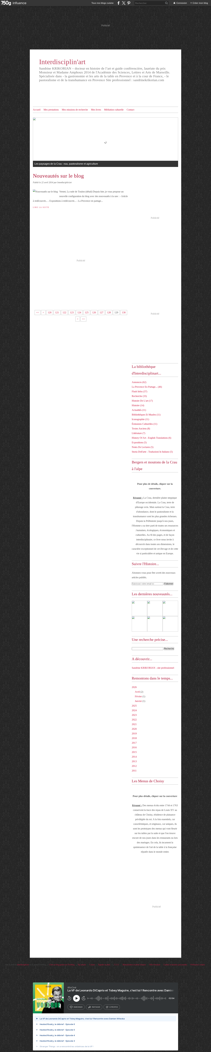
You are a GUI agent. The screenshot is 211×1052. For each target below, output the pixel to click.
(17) (142, 400)
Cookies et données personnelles (175, 965)
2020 (134, 729)
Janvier (138, 701)
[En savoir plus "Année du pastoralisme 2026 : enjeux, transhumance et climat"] (155, 608)
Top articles (82, 965)
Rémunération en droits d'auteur (134, 965)
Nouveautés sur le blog (58, 176)
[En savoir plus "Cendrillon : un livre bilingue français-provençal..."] (170, 624)
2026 (134, 687)
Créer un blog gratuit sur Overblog (61, 965)
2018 (134, 738)
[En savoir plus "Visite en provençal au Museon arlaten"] (170, 608)
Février (138, 696)
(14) (138, 405)
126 (94, 312)
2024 (134, 710)
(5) (139, 442)
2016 (134, 747)
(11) (139, 410)
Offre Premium (154, 965)
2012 (134, 766)
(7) (138, 433)
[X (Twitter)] (124, 3)
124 (79, 312)
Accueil (36, 109)
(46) (147, 386)
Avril (137, 691)
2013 (134, 761)
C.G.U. (116, 965)
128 (109, 312)
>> (83, 319)
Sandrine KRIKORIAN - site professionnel (153, 668)
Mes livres (96, 109)
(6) (151, 438)
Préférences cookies (197, 965)
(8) (141, 428)
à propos (114, 1007)
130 (124, 312)
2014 (134, 756)
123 (72, 312)
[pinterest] (129, 3)
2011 (134, 770)
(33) (139, 396)
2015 (134, 752)
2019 (134, 733)
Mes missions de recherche (75, 109)
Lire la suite (41, 207)
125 (87, 312)
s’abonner (78, 1007)
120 (49, 312)
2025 (134, 705)
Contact (130, 109)
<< (37, 312)
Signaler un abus (104, 965)
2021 (134, 724)
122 (64, 312)
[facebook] (118, 3)
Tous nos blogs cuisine (102, 3)
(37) (139, 391)
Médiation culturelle (114, 109)
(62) (139, 382)
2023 (134, 715)
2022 (134, 719)
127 (101, 312)
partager (96, 1007)
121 (57, 312)
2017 (134, 742)
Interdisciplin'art (62, 62)
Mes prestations (51, 109)
